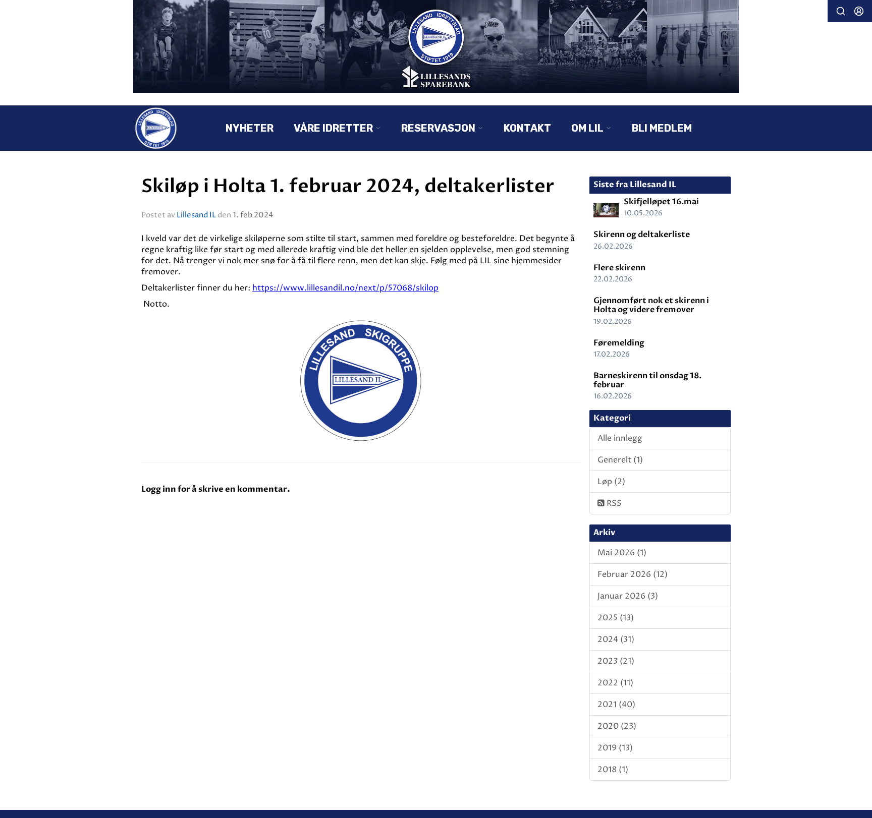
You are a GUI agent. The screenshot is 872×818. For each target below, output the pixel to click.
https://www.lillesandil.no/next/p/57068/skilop (345, 288)
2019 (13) (615, 747)
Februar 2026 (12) (632, 574)
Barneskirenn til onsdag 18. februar (647, 380)
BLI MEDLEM (662, 128)
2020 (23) (616, 726)
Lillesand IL (196, 215)
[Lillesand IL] (436, 46)
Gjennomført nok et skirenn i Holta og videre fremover (651, 305)
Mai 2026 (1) (621, 552)
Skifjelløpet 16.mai (661, 201)
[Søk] (841, 11)
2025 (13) (615, 617)
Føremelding (618, 342)
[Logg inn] (859, 11)
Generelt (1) (620, 459)
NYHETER (250, 128)
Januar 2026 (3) (627, 596)
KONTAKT (527, 128)
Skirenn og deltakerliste (641, 234)
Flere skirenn (619, 267)
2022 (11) (615, 682)
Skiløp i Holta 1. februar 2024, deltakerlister (348, 186)
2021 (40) (616, 704)
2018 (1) (612, 769)
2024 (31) (615, 639)
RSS (613, 503)
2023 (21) (615, 661)
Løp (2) (611, 481)
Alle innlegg (619, 438)
